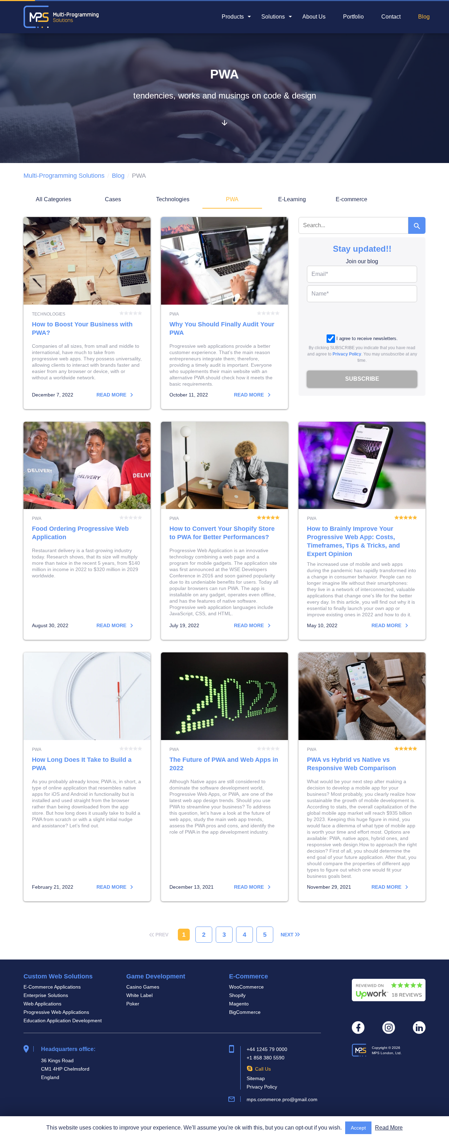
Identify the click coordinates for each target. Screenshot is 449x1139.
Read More (389, 1128)
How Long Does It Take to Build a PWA (87, 776)
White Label (139, 995)
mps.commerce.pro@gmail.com (282, 1099)
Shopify (237, 995)
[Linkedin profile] (419, 1027)
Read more (112, 395)
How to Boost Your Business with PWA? (87, 313)
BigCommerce (245, 1012)
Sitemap (256, 1078)
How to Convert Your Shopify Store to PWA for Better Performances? (224, 531)
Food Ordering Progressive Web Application (87, 531)
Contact (391, 17)
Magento (239, 1003)
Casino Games (142, 987)
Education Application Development (63, 1020)
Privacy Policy (347, 354)
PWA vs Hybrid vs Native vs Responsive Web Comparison (362, 776)
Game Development (155, 976)
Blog (424, 17)
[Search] (416, 225)
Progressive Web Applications (56, 1012)
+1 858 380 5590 (265, 1057)
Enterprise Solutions (46, 995)
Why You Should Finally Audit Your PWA (224, 313)
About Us (314, 17)
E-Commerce (248, 976)
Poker (132, 1003)
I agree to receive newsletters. (367, 338)
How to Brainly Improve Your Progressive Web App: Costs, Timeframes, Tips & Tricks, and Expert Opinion (362, 531)
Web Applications (42, 1003)
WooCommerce (246, 987)
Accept (358, 1128)
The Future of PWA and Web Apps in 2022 (224, 776)
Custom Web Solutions (58, 976)
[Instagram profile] (388, 1027)
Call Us (263, 1069)
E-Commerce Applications (52, 987)
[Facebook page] (358, 1027)
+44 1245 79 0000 (267, 1049)
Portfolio (353, 17)
